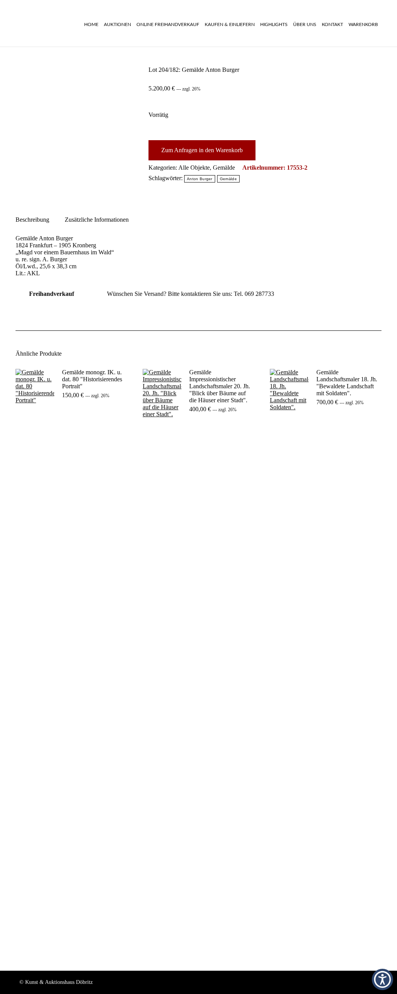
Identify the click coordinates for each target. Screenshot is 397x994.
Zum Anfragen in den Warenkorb (202, 150)
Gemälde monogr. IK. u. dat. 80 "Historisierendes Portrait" (92, 379)
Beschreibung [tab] (32, 219)
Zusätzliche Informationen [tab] (97, 219)
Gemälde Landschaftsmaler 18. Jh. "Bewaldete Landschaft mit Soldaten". (346, 382)
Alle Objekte (194, 167)
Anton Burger (199, 179)
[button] (382, 979)
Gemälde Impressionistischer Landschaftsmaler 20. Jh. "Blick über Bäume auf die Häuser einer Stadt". (219, 386)
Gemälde (224, 167)
